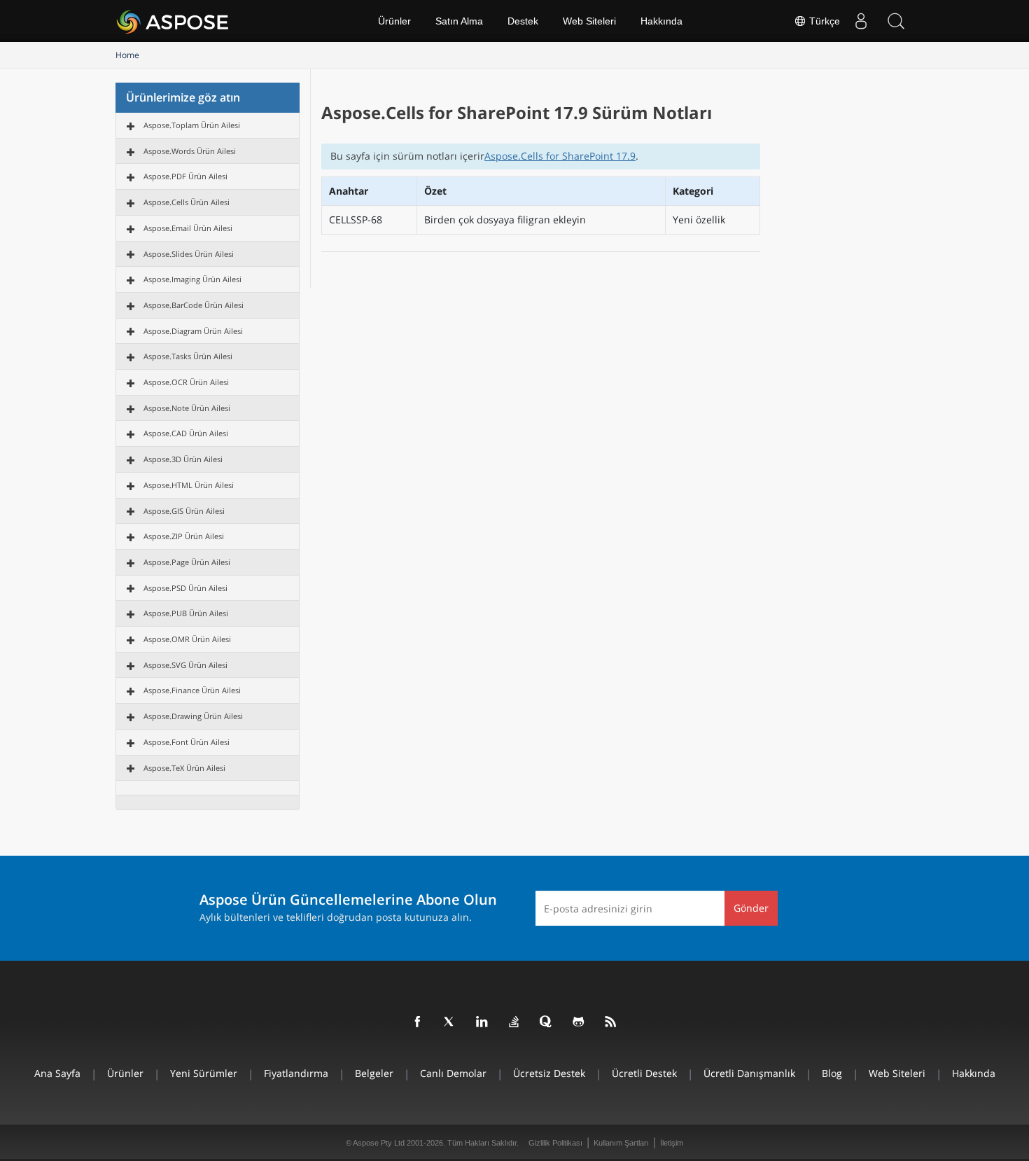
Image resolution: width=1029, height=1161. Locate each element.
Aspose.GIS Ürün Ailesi (184, 511)
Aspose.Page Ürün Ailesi (187, 562)
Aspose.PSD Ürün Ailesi (185, 588)
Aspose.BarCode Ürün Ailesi (194, 305)
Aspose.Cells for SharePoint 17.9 (560, 155)
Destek (522, 21)
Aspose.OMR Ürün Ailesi (187, 639)
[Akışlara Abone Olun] (611, 1022)
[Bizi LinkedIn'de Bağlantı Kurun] (482, 1022)
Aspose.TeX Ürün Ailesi (184, 768)
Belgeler (374, 1073)
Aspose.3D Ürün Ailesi (183, 459)
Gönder (751, 908)
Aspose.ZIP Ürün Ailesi (184, 536)
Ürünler (394, 21)
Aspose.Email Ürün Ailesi (188, 228)
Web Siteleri (589, 21)
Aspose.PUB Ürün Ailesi (186, 613)
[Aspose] (173, 21)
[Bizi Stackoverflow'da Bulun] (514, 1022)
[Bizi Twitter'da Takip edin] (450, 1022)
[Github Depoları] (579, 1022)
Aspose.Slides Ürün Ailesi (189, 254)
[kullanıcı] (861, 21)
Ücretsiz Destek (549, 1073)
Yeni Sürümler (203, 1073)
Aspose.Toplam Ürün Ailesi (192, 125)
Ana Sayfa (57, 1073)
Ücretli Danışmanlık (749, 1073)
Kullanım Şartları (621, 1143)
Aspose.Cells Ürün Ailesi (187, 202)
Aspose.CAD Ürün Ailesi (186, 433)
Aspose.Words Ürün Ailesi (190, 151)
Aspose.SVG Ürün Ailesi (185, 665)
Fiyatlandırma (296, 1073)
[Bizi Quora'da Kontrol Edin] (547, 1022)
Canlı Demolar (453, 1073)
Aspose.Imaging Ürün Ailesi (192, 279)
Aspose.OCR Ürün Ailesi (186, 382)
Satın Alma (459, 21)
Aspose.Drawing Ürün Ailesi (193, 716)
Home (127, 55)
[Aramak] (895, 21)
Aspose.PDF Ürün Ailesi (185, 176)
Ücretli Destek (644, 1073)
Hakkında (661, 21)
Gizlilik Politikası (555, 1143)
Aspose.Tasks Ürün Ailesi (188, 356)
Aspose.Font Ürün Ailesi (187, 742)
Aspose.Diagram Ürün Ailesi (193, 331)
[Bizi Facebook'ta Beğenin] (418, 1022)
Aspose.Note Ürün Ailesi (187, 408)
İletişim (671, 1143)
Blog (832, 1073)
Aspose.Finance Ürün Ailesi (192, 690)
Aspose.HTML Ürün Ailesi (189, 485)
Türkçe (823, 21)
